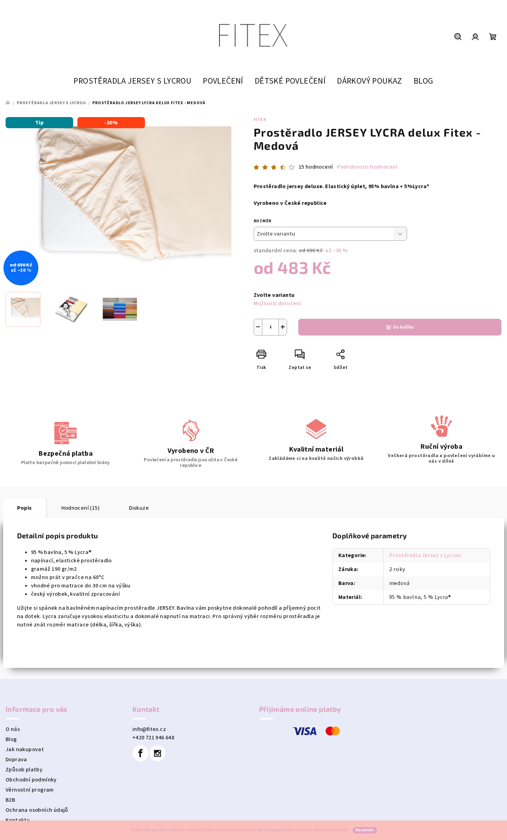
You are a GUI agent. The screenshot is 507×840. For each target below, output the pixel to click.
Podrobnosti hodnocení (367, 167)
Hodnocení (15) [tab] (80, 508)
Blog (11, 739)
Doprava (16, 759)
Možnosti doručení (277, 303)
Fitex (260, 120)
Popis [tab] (24, 508)
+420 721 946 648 (153, 737)
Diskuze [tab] (139, 508)
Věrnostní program (30, 790)
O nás (13, 729)
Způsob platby (24, 769)
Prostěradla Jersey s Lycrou (425, 555)
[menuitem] (132, 81)
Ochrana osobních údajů (37, 810)
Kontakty (18, 820)
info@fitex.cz (149, 729)
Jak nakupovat (25, 749)
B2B (10, 800)
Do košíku (403, 327)
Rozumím (365, 830)
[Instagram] (157, 753)
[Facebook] (140, 753)
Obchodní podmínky (31, 780)
